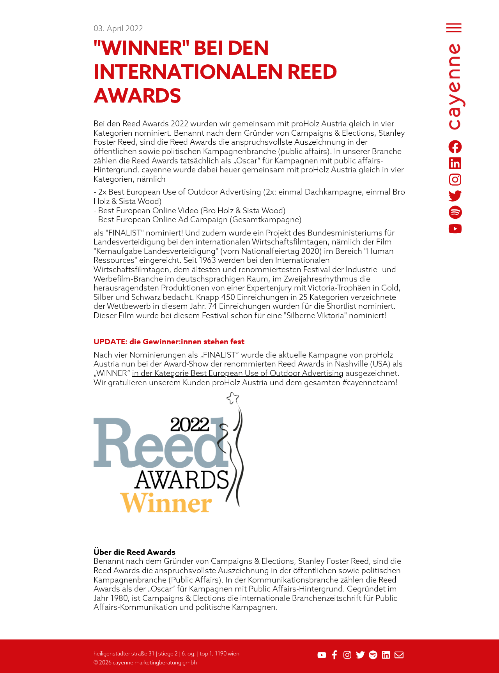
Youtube (456, 229)
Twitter (456, 196)
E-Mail (399, 654)
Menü (454, 27)
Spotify (456, 212)
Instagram (456, 179)
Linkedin (456, 163)
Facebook (456, 147)
